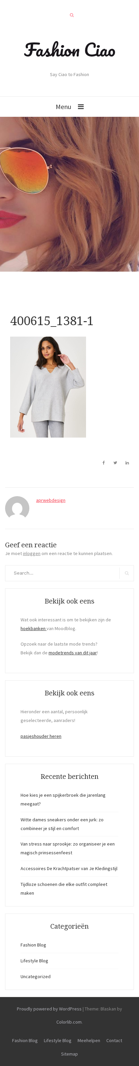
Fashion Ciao (69, 49)
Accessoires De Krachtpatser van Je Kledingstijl (69, 868)
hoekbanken (34, 628)
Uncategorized (36, 976)
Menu (63, 106)
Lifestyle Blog (34, 961)
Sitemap (69, 1054)
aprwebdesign (50, 500)
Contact (114, 1040)
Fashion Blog (33, 945)
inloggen (31, 553)
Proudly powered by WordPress (49, 1009)
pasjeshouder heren (41, 736)
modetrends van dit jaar (73, 653)
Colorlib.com (69, 1022)
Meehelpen (89, 1040)
